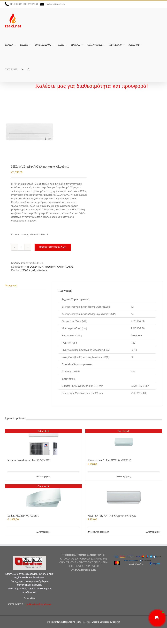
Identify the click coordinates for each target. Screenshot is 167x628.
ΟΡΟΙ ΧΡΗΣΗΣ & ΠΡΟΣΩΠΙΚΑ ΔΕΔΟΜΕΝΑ (83, 562)
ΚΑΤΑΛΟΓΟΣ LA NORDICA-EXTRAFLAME (83, 558)
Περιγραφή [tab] (11, 285)
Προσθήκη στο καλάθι (52, 247)
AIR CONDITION (34, 266)
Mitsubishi (50, 266)
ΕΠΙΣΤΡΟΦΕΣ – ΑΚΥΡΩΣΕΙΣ (83, 566)
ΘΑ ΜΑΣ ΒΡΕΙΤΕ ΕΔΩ (83, 569)
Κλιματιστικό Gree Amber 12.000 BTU (29, 460)
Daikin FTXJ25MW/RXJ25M (23, 515)
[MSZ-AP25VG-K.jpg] (42, 131)
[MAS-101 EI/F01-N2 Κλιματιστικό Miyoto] (123, 497)
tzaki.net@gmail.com (55, 4)
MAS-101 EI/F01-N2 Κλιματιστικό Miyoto (112, 515)
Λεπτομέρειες (44, 476)
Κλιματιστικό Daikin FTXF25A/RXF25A (109, 460)
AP (33, 270)
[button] (29, 69)
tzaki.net (68, 622)
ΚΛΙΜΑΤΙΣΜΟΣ (65, 266)
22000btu (26, 270)
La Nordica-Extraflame (38, 604)
